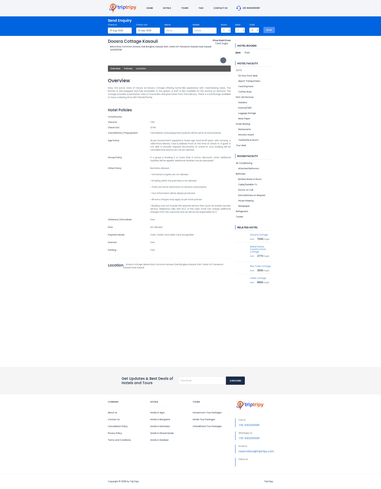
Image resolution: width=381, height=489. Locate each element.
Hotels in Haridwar (159, 440)
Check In (113, 24)
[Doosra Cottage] (241, 236)
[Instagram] (257, 464)
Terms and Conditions (119, 440)
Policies (128, 68)
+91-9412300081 (251, 8)
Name (168, 24)
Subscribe (235, 380)
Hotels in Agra (157, 412)
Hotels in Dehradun (160, 426)
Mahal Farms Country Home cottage (258, 249)
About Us (112, 412)
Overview (115, 68)
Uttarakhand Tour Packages (207, 426)
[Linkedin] (251, 464)
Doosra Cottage (259, 234)
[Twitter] (245, 464)
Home (149, 8)
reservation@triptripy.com (256, 451)
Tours (184, 8)
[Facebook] (240, 464)
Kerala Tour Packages (204, 419)
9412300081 (116, 49)
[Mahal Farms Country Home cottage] (241, 252)
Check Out (142, 24)
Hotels (167, 8)
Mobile (197, 24)
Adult (238, 24)
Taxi (200, 8)
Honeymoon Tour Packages (207, 412)
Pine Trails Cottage (260, 266)
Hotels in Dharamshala (162, 433)
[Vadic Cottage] (241, 279)
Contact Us (220, 8)
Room (225, 24)
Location (141, 68)
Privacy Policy (115, 433)
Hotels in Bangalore (160, 419)
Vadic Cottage (258, 278)
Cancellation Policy (118, 426)
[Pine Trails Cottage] (241, 267)
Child (252, 24)
